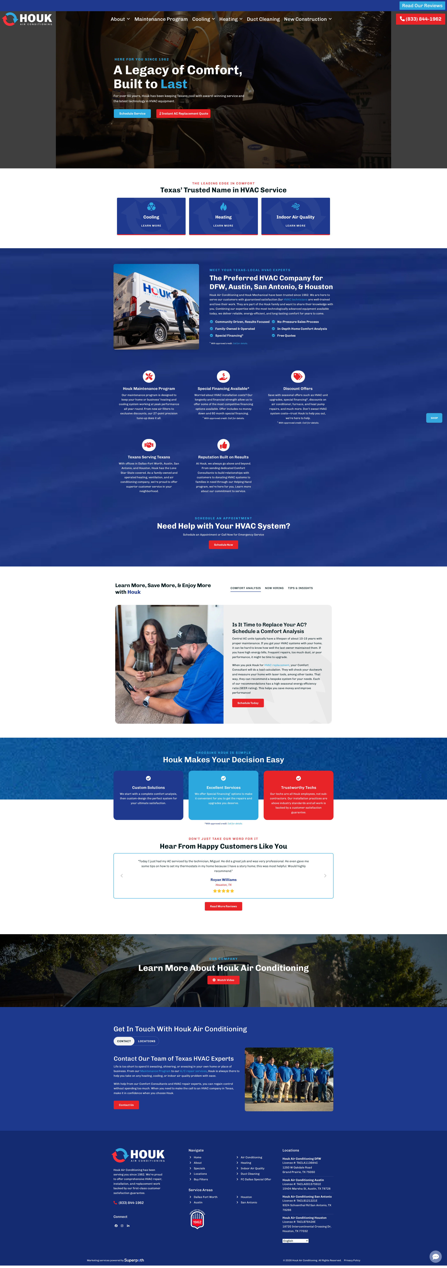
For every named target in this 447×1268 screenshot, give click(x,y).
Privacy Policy (352, 1260)
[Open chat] (436, 1257)
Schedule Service (132, 113)
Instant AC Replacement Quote (184, 113)
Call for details (240, 343)
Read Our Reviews (422, 5)
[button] (121, 875)
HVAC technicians (295, 299)
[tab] (124, 1041)
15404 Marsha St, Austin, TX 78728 (307, 1188)
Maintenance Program (155, 1071)
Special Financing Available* (223, 388)
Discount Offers (298, 388)
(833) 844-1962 (423, 19)
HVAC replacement (276, 665)
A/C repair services (193, 1071)
